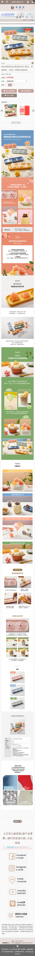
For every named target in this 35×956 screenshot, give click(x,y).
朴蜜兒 (17, 7)
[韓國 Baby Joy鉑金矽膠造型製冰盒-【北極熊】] (24, 110)
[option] (11, 110)
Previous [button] (2, 110)
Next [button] (33, 110)
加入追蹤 (10, 95)
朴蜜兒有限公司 (17, 2)
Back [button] (17, 821)
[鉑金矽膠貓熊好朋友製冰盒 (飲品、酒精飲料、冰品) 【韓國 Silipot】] (10, 110)
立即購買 (27, 91)
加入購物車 (10, 91)
